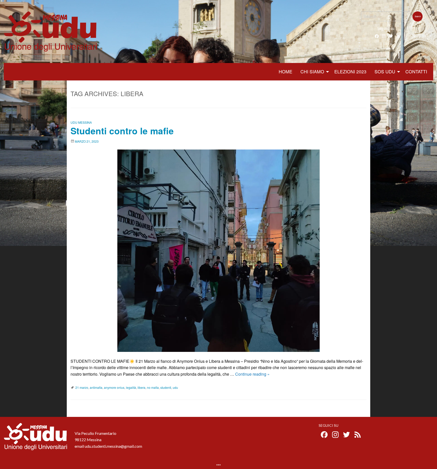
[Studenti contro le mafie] (218, 251)
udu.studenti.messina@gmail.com (113, 446)
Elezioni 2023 (350, 71)
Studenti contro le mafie (122, 130)
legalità (131, 387)
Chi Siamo (312, 71)
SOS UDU (385, 71)
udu (175, 387)
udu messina (81, 122)
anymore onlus (114, 387)
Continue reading (252, 374)
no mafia (153, 387)
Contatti (416, 71)
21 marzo (81, 387)
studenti (165, 387)
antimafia (96, 387)
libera (141, 387)
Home (285, 71)
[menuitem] (285, 71)
